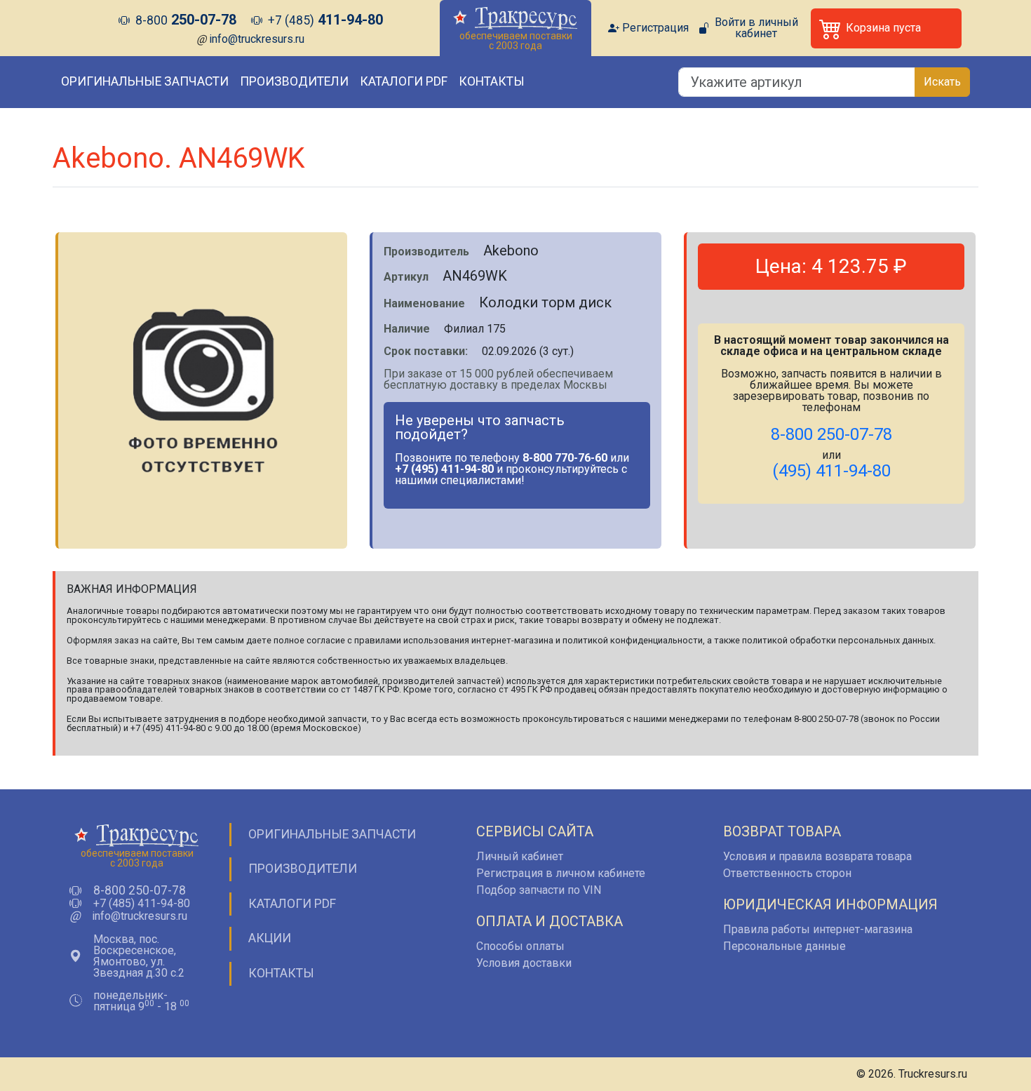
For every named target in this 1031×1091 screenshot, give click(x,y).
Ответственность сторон (787, 873)
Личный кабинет (519, 856)
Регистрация (655, 28)
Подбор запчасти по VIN (538, 890)
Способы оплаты (520, 946)
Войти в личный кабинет (756, 28)
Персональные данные (784, 946)
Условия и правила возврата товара (817, 856)
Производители (294, 81)
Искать (942, 81)
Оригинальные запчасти (145, 81)
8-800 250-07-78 (139, 891)
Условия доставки (524, 963)
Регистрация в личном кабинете (560, 873)
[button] (886, 28)
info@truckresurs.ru (256, 39)
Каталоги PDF (403, 81)
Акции (269, 938)
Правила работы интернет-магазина (817, 929)
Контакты (492, 81)
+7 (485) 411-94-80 (141, 903)
